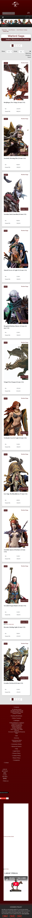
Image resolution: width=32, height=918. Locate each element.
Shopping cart (30, 11)
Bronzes (17, 730)
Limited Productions (17, 726)
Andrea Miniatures (11, 29)
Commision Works (16, 744)
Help (16, 748)
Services (16, 738)
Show (3, 51)
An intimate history (16, 709)
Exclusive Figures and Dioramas (16, 731)
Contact (21, 10)
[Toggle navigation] (28, 17)
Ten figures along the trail (16, 710)
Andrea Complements (16, 725)
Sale (16, 735)
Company (16, 707)
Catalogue (16, 720)
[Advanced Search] (28, 12)
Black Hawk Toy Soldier (17, 729)
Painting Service (17, 741)
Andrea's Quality (17, 713)
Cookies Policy (16, 755)
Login (25, 10)
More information (25, 913)
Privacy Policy (16, 753)
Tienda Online (4, 29)
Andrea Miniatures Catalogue (21, 29)
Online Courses (16, 718)
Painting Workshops (16, 716)
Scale (15, 51)
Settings (5, 916)
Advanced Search (16, 746)
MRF (16, 733)
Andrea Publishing (16, 728)
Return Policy (16, 758)
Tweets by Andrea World (9, 836)
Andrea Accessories (17, 724)
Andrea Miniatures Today (16, 712)
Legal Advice (16, 751)
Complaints (16, 760)
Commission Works (17, 740)
